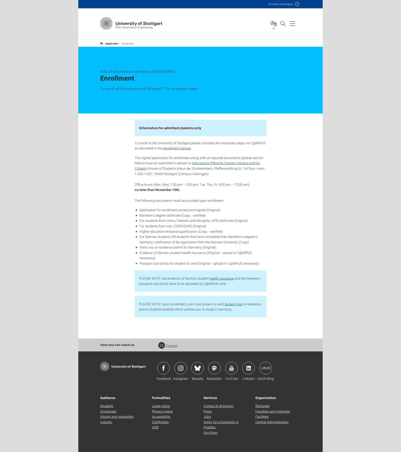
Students (106, 406)
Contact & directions (218, 406)
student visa (233, 304)
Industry (106, 422)
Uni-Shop (210, 432)
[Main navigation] (292, 23)
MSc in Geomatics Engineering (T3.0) (101, 43)
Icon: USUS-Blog (265, 368)
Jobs (207, 416)
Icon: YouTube (231, 368)
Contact (172, 345)
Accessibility (161, 416)
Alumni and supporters (117, 416)
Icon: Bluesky (197, 368)
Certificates (160, 422)
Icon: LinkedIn (248, 368)
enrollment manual (177, 148)
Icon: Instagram (180, 368)
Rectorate (262, 406)
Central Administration (272, 422)
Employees (108, 411)
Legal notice (161, 406)
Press (208, 411)
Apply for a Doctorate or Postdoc (221, 424)
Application (112, 43)
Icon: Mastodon (214, 368)
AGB (155, 427)
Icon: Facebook (163, 368)
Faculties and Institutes (272, 411)
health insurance (221, 278)
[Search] (282, 23)
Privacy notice (162, 411)
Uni (280, 4)
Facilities (262, 416)
